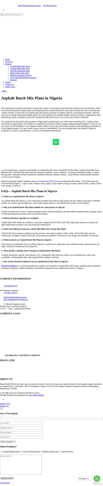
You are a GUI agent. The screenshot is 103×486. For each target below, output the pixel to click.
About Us (9, 62)
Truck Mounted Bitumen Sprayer (23, 78)
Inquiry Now (10, 87)
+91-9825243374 (10, 293)
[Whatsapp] (56, 142)
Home (7, 59)
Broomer (13, 80)
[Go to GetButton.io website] (97, 483)
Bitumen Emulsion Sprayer (21, 75)
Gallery (8, 82)
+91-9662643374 (50, 6)
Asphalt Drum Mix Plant (20, 68)
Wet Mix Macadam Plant (20, 71)
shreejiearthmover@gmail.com (16, 299)
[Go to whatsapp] (97, 478)
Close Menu (5, 483)
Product (8, 64)
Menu (4, 91)
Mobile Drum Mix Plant (19, 73)
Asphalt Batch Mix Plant (20, 66)
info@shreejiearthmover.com (29, 6)
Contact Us (9, 84)
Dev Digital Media (36, 395)
